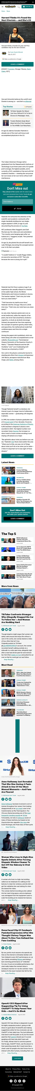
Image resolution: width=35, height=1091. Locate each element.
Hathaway (20, 818)
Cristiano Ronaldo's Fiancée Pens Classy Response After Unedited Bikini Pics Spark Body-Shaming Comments (14, 2)
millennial (28, 101)
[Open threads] (19, 1081)
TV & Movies (20, 710)
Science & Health (22, 700)
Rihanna (20, 959)
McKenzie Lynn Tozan (9, 625)
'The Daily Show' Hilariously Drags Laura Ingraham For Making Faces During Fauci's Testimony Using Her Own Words (24, 716)
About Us (8, 1069)
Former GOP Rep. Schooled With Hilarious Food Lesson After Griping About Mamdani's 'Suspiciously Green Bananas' (24, 474)
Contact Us (26, 1072)
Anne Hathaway (6, 804)
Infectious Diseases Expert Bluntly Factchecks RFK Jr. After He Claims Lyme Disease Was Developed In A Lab (24, 705)
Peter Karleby (7, 944)
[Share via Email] (10, 629)
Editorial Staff (17, 1072)
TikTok (25, 815)
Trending (20, 467)
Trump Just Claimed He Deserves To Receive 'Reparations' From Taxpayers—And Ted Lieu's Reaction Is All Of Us (24, 686)
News (8, 11)
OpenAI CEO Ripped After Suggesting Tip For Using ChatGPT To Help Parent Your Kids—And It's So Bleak (16, 1007)
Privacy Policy (16, 1069)
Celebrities (20, 477)
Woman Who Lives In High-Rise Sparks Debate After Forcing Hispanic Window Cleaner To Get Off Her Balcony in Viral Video (17, 862)
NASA (11, 360)
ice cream (19, 808)
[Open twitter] (15, 1081)
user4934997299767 (9, 646)
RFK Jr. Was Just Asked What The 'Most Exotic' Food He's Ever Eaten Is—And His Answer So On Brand (24, 676)
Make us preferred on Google (12, 59)
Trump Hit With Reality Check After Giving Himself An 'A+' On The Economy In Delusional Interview (24, 493)
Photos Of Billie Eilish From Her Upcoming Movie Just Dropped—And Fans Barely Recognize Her (24, 483)
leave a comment (17, 64)
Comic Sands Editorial (16, 52)
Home (3, 11)
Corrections (8, 1072)
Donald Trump (21, 487)
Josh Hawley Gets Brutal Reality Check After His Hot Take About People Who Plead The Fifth (24, 576)
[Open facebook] (11, 1081)
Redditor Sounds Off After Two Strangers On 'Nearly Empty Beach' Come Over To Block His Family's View (24, 503)
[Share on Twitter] (6, 629)
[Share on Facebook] (2, 629)
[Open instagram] (24, 1081)
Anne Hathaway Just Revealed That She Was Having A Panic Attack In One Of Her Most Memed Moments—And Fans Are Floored (16, 786)
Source (7, 405)
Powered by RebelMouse (17, 1088)
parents (13, 1037)
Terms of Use (26, 1069)
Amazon (21, 355)
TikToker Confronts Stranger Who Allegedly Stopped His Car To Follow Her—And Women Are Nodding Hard (17, 618)
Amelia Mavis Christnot (10, 1014)
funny (3, 827)
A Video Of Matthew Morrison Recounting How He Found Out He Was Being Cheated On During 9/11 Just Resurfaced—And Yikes (24, 560)
